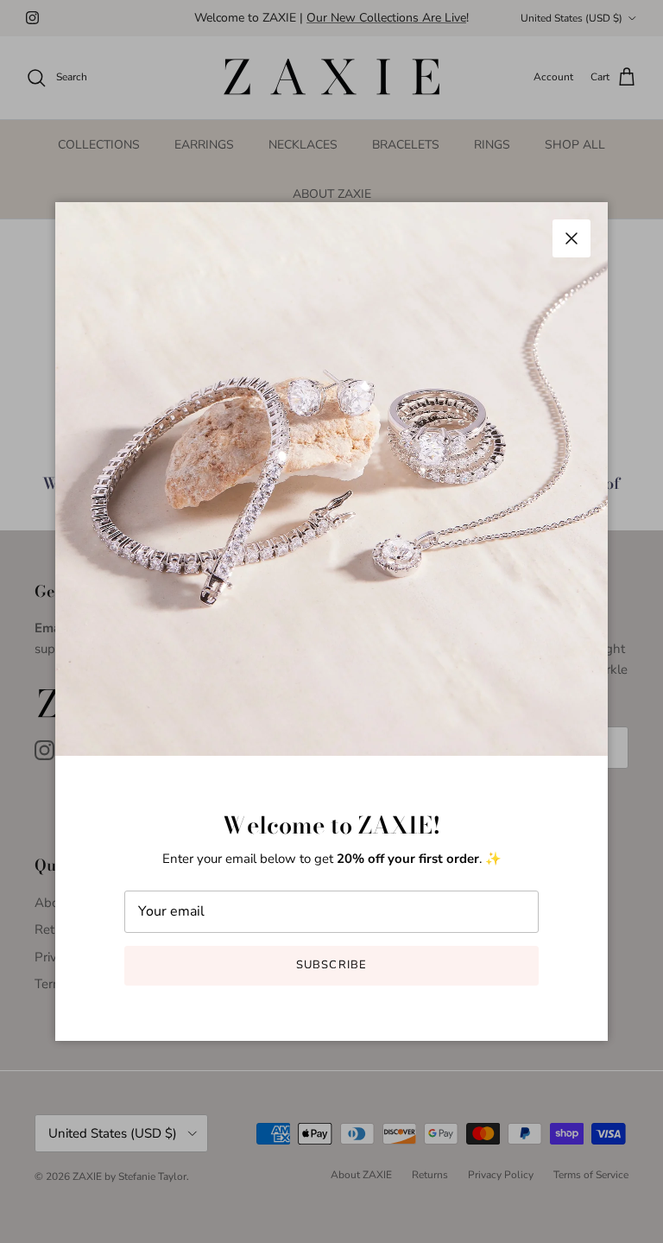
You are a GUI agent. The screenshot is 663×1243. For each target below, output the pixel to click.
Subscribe (331, 965)
